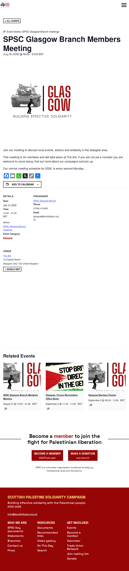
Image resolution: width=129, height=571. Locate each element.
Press (11, 550)
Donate (72, 558)
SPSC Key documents (15, 529)
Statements (15, 536)
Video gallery (46, 541)
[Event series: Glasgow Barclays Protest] (91, 405)
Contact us (15, 545)
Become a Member (47, 455)
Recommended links (47, 534)
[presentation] (22, 377)
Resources (46, 523)
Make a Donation (83, 455)
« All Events (12, 20)
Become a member (74, 534)
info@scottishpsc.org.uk (22, 514)
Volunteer (73, 541)
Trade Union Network (75, 547)
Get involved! (77, 523)
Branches (14, 541)
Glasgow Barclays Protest (102, 395)
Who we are (17, 523)
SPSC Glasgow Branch (44, 200)
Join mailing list (78, 554)
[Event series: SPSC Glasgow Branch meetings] (6, 409)
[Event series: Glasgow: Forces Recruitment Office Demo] (48, 409)
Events (71, 527)
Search (42, 550)
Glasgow (8, 237)
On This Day (45, 545)
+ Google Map (12, 269)
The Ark (7, 255)
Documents (45, 527)
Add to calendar (23, 184)
